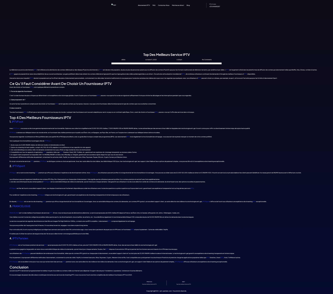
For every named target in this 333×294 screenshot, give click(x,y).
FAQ (154, 5)
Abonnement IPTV (144, 5)
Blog (188, 5)
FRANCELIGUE (21, 206)
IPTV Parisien (20, 238)
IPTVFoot (17, 121)
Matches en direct (178, 5)
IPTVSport (18, 166)
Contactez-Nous (163, 5)
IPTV (35, 70)
